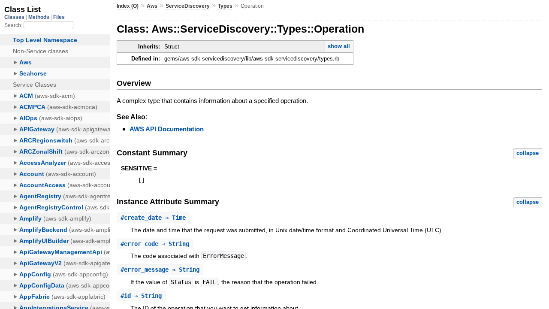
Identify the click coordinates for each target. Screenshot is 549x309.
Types (225, 6)
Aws (152, 6)
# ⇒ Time (153, 217)
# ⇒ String (155, 243)
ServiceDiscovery (188, 6)
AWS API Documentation (167, 129)
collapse (527, 153)
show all (339, 46)
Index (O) (128, 6)
